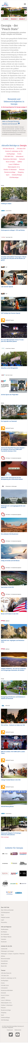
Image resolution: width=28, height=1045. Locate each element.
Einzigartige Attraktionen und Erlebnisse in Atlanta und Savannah (13, 697)
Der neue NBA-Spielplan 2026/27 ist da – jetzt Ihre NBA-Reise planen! (12, 340)
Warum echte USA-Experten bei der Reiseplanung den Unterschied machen (12, 478)
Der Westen (4, 932)
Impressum (10, 1030)
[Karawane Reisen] (14, 863)
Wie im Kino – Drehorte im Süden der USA (13, 725)
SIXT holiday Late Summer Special (10, 313)
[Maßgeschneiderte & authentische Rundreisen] (23, 863)
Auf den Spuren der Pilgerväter (9, 394)
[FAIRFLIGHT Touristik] (9, 892)
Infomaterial (4, 988)
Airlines (3, 956)
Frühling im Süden (6, 203)
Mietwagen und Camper (7, 951)
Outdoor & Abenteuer (6, 1005)
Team (2, 915)
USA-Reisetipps (5, 1020)
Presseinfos (4, 922)
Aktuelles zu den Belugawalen (9, 368)
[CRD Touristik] (5, 883)
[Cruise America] (18, 892)
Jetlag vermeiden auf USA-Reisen (10, 560)
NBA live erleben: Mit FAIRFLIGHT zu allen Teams (13, 752)
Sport (2, 1015)
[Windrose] (5, 863)
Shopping (3, 1012)
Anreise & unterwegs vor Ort (8, 978)
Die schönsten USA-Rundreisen (9, 534)
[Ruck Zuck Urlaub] (14, 873)
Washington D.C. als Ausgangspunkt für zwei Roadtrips (13, 506)
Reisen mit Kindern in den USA (9, 614)
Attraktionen (4, 963)
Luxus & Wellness (6, 1000)
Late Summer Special (7, 286)
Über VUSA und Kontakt (7, 910)
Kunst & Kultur (5, 995)
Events (3, 983)
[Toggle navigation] (25, 4)
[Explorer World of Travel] (14, 883)
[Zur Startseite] (5, 4)
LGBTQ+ (3, 998)
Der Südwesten (5, 934)
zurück (6, 19)
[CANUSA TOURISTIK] (5, 873)
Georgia (23, 145)
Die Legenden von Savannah (9, 421)
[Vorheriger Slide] (2, 12)
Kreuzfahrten (4, 961)
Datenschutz (18, 1030)
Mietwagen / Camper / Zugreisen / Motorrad (12, 953)
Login (2, 920)
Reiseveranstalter (5, 958)
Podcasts (3, 1007)
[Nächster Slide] (25, 12)
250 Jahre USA (5, 975)
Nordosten (4, 941)
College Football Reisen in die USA (10, 780)
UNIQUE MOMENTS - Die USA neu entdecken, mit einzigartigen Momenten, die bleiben (13, 669)
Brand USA (4, 966)
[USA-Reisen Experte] (23, 853)
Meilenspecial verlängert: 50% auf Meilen (13, 230)
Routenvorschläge (6, 1010)
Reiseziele (13, 19)
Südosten (3, 939)
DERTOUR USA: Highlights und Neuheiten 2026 (12, 641)
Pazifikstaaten (4, 929)
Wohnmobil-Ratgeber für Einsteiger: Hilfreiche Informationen (11, 833)
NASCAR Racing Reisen (7, 806)
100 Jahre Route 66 (6, 973)
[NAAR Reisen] (5, 853)
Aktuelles (21, 19)
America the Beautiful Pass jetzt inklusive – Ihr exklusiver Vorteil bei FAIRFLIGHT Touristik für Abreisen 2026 (13, 449)
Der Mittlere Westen (6, 937)
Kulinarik (3, 993)
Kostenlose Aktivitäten (7, 990)
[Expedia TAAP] (23, 883)
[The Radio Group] (14, 853)
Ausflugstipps (4, 980)
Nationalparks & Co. (6, 1002)
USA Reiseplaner (5, 912)
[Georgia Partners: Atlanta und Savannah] (14, 115)
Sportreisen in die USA (7, 587)
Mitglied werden (5, 917)
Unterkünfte (4, 948)
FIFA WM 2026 (5, 985)
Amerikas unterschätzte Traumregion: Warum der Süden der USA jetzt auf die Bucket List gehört (13, 258)
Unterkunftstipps (5, 1017)
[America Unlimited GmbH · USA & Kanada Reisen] (23, 873)
